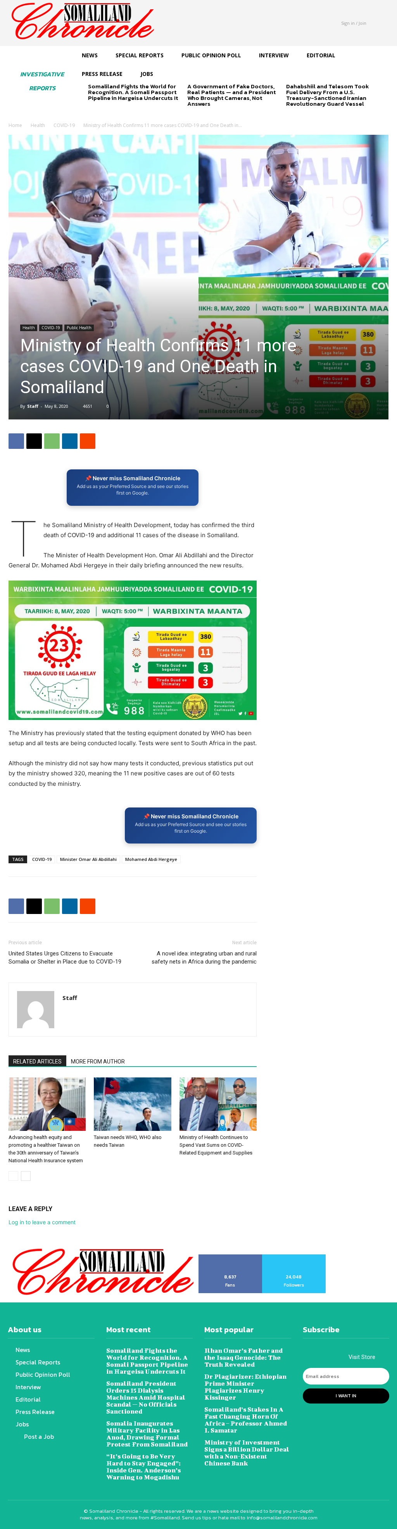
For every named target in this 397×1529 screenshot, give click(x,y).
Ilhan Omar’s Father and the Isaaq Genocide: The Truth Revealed (243, 1357)
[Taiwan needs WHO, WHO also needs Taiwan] (132, 1103)
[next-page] (105, 111)
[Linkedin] (70, 441)
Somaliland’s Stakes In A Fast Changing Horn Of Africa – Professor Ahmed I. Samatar (245, 1419)
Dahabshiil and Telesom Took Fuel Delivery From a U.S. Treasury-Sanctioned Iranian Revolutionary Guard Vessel (327, 95)
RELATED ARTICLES (37, 1061)
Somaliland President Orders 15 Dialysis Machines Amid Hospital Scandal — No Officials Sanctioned (145, 1397)
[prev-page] (93, 111)
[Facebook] (16, 441)
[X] (34, 441)
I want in (346, 1395)
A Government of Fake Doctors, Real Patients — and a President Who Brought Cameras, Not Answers (231, 95)
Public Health (79, 327)
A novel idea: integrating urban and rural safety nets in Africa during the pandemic (204, 957)
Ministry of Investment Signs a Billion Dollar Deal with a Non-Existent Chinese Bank (246, 1452)
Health (38, 125)
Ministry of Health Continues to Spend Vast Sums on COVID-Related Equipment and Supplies (216, 1145)
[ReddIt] (87, 441)
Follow (294, 1257)
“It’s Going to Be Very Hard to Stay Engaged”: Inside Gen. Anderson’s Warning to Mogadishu (143, 1466)
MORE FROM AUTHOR (98, 1061)
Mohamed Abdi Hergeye (151, 859)
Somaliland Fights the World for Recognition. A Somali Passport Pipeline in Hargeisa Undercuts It (133, 92)
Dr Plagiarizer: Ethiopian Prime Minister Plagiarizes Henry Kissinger (245, 1387)
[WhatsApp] (52, 441)
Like (230, 1257)
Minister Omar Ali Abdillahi (88, 859)
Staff (32, 406)
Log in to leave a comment (42, 1222)
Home (15, 125)
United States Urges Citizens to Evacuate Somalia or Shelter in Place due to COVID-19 (65, 957)
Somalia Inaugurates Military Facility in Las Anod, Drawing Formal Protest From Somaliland (147, 1433)
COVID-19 (64, 125)
